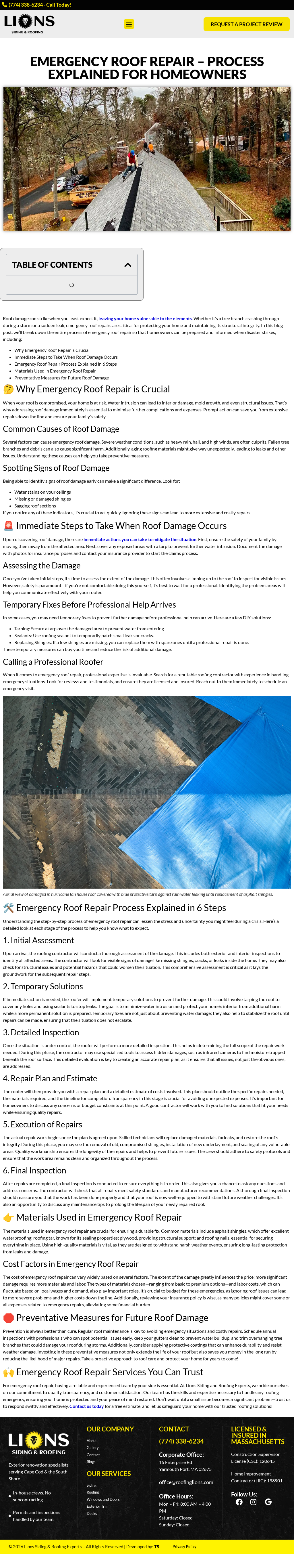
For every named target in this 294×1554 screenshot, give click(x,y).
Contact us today (86, 1406)
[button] (129, 24)
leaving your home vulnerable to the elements (145, 318)
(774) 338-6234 (181, 1441)
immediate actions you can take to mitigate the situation (139, 539)
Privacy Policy (184, 1546)
